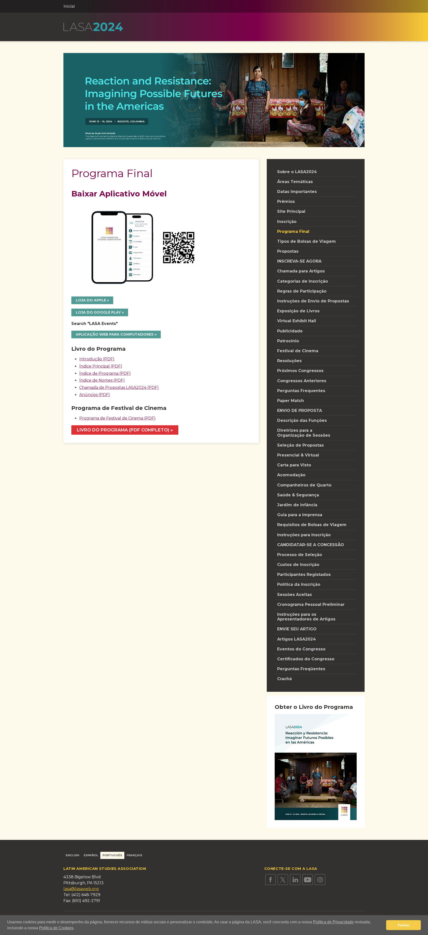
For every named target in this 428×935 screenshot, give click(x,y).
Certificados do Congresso (305, 659)
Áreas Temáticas (295, 181)
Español (91, 855)
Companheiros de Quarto (304, 485)
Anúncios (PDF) (94, 394)
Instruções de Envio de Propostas (313, 301)
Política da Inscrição (298, 584)
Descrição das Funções (302, 420)
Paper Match (290, 400)
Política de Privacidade (333, 922)
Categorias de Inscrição (302, 281)
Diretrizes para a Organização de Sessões (303, 432)
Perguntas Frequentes (301, 390)
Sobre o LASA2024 (297, 171)
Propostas (287, 251)
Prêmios (286, 201)
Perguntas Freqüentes (301, 669)
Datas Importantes (297, 191)
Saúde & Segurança (298, 495)
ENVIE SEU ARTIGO (297, 629)
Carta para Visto (294, 465)
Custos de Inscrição (298, 564)
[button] (76, 928)
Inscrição (286, 221)
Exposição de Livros (298, 311)
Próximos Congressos (300, 370)
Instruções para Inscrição (304, 535)
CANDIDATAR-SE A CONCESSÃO (310, 544)
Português (112, 855)
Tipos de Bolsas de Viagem (306, 241)
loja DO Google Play (98, 312)
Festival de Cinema (297, 350)
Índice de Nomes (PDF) (102, 380)
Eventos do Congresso (302, 649)
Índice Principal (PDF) (100, 366)
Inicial (69, 6)
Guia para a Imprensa (299, 514)
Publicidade (290, 331)
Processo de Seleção (299, 554)
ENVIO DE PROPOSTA (299, 410)
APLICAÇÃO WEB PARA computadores (115, 334)
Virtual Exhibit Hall (296, 321)
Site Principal (291, 211)
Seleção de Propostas (300, 445)
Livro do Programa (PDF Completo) (123, 429)
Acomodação (291, 475)
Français (134, 855)
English (72, 855)
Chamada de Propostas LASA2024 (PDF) (119, 387)
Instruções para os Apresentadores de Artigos (306, 616)
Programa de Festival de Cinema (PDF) (117, 418)
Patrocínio (288, 341)
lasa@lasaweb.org (81, 888)
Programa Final (293, 231)
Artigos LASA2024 (296, 639)
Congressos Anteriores (301, 380)
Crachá (284, 678)
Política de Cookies (56, 928)
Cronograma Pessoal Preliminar (311, 604)
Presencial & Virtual (298, 455)
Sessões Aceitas (294, 594)
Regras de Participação (301, 291)
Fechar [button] (403, 925)
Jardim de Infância (297, 505)
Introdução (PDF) (96, 359)
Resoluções (289, 360)
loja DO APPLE (91, 300)
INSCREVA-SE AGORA (299, 261)
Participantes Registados (304, 574)
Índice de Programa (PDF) (105, 373)
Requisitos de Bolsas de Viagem (312, 524)
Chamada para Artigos (301, 271)
